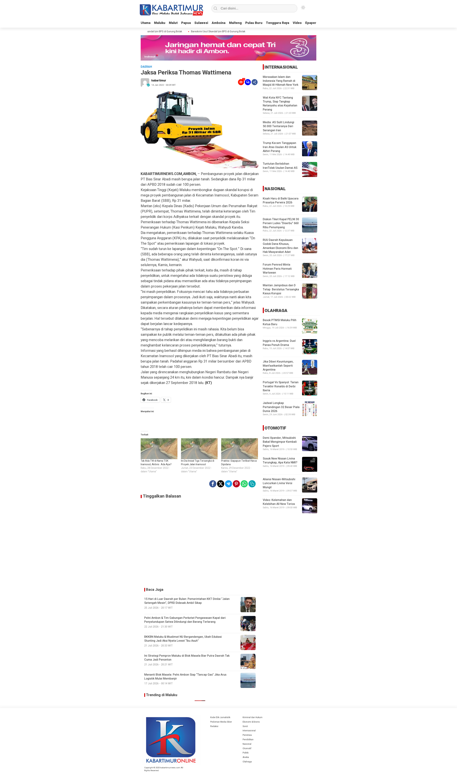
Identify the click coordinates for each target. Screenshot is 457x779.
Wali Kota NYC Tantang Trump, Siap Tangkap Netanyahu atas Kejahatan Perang (280, 104)
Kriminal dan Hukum (252, 717)
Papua (186, 23)
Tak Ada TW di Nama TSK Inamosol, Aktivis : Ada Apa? (156, 462)
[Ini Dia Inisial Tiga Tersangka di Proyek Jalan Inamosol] (199, 448)
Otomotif (247, 748)
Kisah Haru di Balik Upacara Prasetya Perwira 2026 (280, 200)
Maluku (159, 23)
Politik (245, 752)
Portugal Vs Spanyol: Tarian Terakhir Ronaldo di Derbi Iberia (280, 386)
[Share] (255, 82)
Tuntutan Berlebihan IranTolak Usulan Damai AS (280, 166)
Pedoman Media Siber (221, 721)
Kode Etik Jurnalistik (220, 717)
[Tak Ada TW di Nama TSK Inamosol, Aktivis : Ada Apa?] (159, 448)
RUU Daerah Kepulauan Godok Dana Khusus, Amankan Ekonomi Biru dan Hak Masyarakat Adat (280, 246)
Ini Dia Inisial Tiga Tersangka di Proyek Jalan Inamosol (197, 462)
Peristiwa (247, 735)
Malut (173, 23)
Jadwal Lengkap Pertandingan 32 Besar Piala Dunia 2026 (281, 407)
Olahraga (247, 761)
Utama (145, 23)
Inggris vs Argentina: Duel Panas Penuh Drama (279, 343)
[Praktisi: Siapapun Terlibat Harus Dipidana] (239, 448)
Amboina (218, 23)
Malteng (235, 23)
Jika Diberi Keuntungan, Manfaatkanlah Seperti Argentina (278, 366)
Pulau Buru (253, 23)
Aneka (246, 757)
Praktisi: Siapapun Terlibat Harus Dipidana (239, 462)
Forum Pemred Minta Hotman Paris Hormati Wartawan (277, 269)
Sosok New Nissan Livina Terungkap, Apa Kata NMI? (280, 461)
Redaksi (214, 726)
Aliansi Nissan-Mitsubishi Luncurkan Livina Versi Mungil (279, 483)
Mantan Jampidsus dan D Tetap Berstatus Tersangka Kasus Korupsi (281, 289)
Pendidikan (248, 739)
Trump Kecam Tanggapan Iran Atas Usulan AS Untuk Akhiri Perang (279, 147)
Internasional (249, 730)
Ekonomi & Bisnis (251, 721)
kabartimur (158, 80)
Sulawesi (201, 23)
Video (297, 23)
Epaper (310, 23)
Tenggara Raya (277, 23)
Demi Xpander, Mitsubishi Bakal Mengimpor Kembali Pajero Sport (280, 442)
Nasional (247, 744)
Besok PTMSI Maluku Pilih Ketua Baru (279, 322)
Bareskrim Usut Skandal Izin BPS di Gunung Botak (206, 31)
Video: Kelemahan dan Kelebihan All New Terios (279, 502)
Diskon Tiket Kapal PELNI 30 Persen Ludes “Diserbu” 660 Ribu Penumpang (281, 223)
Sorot (245, 726)
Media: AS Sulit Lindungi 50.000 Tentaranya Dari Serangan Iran (278, 126)
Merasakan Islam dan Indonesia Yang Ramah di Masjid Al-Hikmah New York (280, 81)
